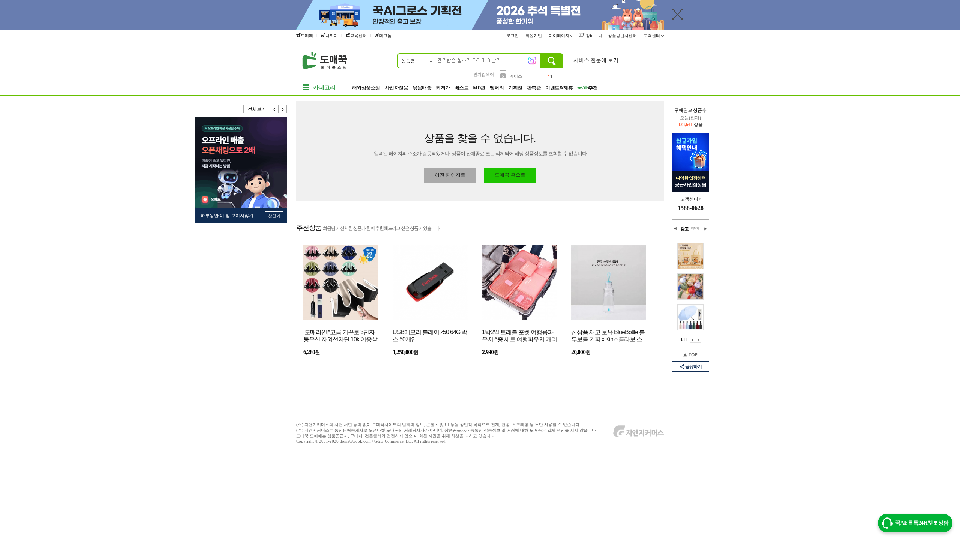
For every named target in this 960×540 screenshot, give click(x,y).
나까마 (332, 35)
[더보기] (695, 228)
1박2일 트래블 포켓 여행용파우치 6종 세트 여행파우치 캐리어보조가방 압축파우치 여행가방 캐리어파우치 (519, 336)
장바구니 (593, 35)
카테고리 (324, 87)
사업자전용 (396, 87)
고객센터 (652, 35)
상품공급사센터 (623, 35)
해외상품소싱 (366, 87)
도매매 (307, 35)
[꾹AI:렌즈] (532, 60)
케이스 (516, 74)
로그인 (513, 35)
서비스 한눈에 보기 (595, 60)
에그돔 (385, 35)
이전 (274, 109)
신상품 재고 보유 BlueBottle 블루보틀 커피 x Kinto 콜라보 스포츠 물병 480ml (608, 336)
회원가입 (534, 35)
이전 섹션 (675, 228)
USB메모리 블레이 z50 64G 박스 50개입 (430, 335)
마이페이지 (559, 35)
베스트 (461, 87)
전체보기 (257, 109)
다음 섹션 (705, 228)
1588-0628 (691, 208)
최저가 (443, 87)
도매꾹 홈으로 (510, 175)
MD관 (479, 87)
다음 (283, 109)
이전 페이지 (692, 340)
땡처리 (497, 87)
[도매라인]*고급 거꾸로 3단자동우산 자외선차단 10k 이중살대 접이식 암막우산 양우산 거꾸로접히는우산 (340, 336)
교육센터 (358, 35)
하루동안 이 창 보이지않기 (227, 215)
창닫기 (274, 216)
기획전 (515, 87)
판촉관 (534, 87)
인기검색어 (483, 74)
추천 (587, 87)
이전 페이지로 (450, 175)
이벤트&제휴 (559, 87)
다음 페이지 (698, 340)
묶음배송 (421, 87)
